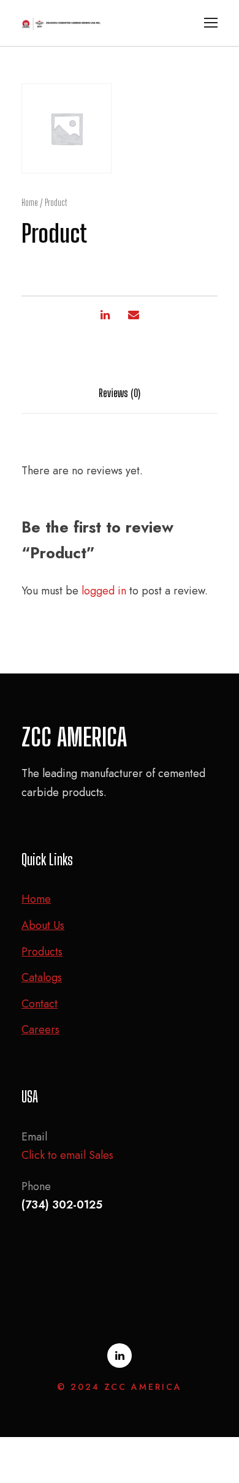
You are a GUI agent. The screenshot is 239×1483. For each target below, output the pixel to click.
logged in (104, 591)
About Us (42, 925)
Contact (39, 1004)
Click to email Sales (67, 1155)
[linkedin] (119, 1355)
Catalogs (41, 977)
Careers (40, 1029)
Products (42, 952)
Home (29, 202)
